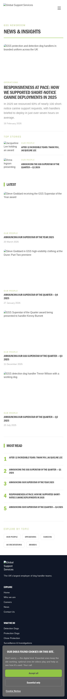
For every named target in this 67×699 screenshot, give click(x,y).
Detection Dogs (11, 628)
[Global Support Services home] (18, 8)
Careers (47, 536)
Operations (30, 536)
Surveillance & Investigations (18, 643)
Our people (12, 536)
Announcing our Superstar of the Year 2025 (31, 482)
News (6, 607)
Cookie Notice (13, 691)
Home (7, 592)
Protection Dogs (11, 633)
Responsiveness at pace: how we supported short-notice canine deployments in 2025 (34, 496)
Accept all (33, 673)
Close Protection (12, 638)
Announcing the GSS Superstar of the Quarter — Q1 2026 (35, 471)
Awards (33, 544)
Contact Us (9, 612)
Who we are (10, 597)
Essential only (33, 682)
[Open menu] (59, 8)
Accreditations (14, 544)
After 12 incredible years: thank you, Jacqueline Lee (35, 457)
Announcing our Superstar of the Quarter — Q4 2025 (36, 507)
